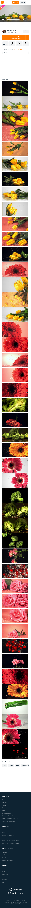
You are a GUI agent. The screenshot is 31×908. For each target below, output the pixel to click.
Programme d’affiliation (8, 836)
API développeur (6, 812)
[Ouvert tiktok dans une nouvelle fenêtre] (17, 896)
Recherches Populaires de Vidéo (10, 846)
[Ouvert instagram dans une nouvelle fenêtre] (10, 896)
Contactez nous (6, 857)
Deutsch (4, 880)
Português (5, 877)
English (4, 872)
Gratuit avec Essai (15, 37)
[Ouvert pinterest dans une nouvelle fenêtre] (15, 896)
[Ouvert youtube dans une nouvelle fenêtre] (22, 896)
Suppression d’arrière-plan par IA (10, 819)
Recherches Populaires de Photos (10, 843)
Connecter (23, 2)
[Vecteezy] (2, 2)
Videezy (4, 804)
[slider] (13, 19)
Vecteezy (4, 802)
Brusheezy (5, 799)
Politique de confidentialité (21, 905)
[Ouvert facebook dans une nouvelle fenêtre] (7, 896)
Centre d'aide (5, 855)
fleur (5, 764)
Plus (3, 885)
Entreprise (5, 807)
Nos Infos (4, 860)
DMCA (3, 833)
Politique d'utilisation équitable (15, 906)
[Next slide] (25, 764)
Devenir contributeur (7, 863)
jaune (17, 764)
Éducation (4, 810)
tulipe (11, 764)
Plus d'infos (6, 52)
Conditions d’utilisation (8, 905)
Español (4, 874)
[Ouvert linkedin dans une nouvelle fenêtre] (12, 896)
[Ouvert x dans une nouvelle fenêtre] (19, 896)
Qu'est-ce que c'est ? (18, 49)
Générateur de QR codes (8, 822)
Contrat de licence (7, 831)
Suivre (25, 32)
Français (4, 882)
